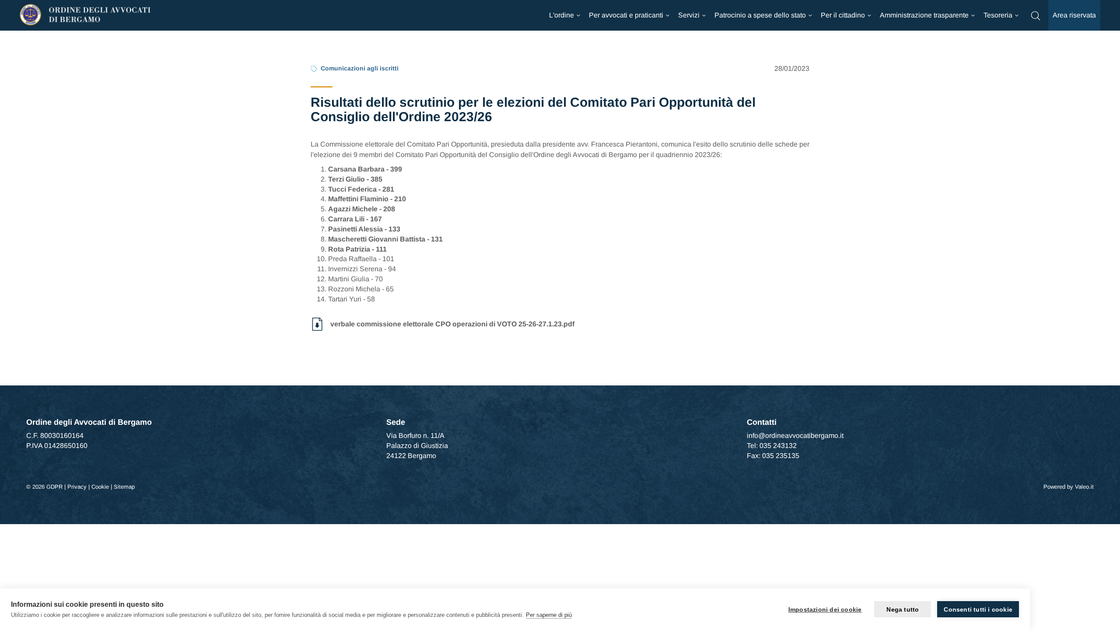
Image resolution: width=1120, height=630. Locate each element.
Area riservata (1074, 15)
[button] (1035, 15)
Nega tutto (902, 609)
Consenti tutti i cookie (978, 609)
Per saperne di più (549, 615)
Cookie (100, 486)
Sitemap (124, 486)
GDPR (54, 486)
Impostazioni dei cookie (825, 609)
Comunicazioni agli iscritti (360, 68)
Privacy (77, 486)
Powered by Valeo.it (1068, 486)
